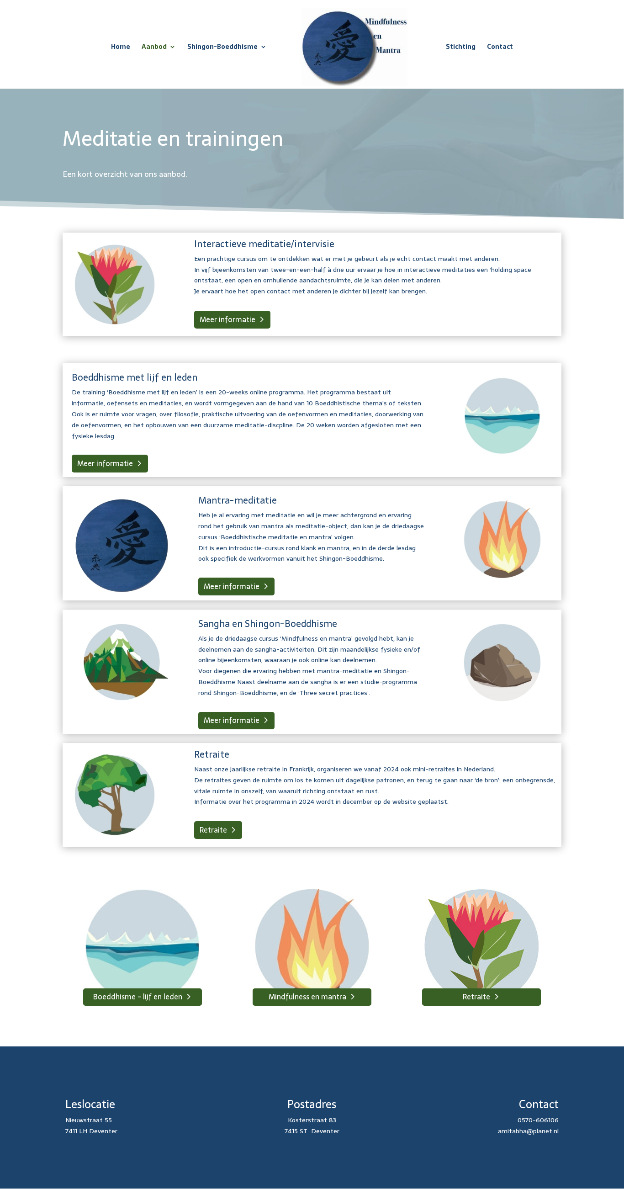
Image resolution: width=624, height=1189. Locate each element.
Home (120, 47)
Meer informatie (227, 319)
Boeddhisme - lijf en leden (137, 997)
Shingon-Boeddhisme (222, 47)
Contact (500, 47)
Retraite (213, 830)
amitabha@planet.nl (528, 1131)
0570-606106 (538, 1120)
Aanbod (154, 47)
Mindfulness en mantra (307, 997)
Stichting (461, 47)
